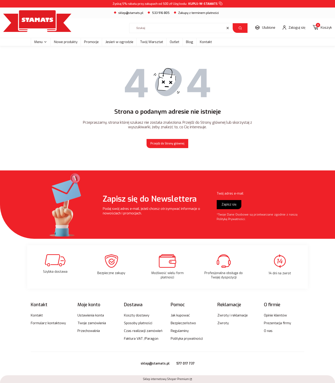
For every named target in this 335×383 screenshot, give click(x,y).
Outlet (174, 42)
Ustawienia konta (90, 315)
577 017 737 (185, 363)
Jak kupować (180, 315)
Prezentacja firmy (277, 323)
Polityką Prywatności (231, 219)
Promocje (91, 42)
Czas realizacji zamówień (143, 331)
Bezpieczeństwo (183, 323)
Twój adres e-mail (230, 193)
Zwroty (223, 323)
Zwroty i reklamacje (232, 315)
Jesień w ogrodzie (119, 42)
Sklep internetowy (166, 379)
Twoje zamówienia (91, 323)
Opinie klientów (275, 315)
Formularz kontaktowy (48, 323)
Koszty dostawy (136, 315)
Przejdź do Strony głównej (167, 143)
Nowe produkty (65, 42)
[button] (240, 28)
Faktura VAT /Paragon (141, 338)
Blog (189, 42)
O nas (268, 331)
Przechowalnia (88, 331)
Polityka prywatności (187, 338)
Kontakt (206, 42)
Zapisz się (229, 204)
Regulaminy (180, 331)
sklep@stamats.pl (130, 13)
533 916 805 (161, 13)
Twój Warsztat (151, 42)
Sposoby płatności (138, 323)
